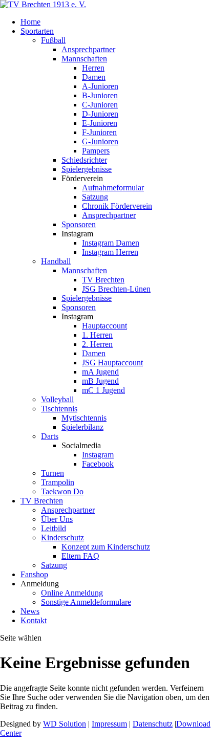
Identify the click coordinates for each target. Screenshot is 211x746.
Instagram (98, 454)
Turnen (52, 473)
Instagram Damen (110, 242)
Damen (94, 77)
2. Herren (97, 344)
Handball (56, 261)
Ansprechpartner (88, 49)
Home (30, 21)
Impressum (109, 723)
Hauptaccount (104, 325)
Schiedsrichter (84, 160)
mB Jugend (100, 381)
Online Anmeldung (72, 592)
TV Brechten (103, 279)
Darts (49, 436)
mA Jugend (100, 371)
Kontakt (33, 620)
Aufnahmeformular (113, 187)
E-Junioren (99, 123)
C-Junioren (100, 104)
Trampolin (57, 482)
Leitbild (53, 528)
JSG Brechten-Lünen (116, 288)
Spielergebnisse (86, 169)
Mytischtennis (84, 417)
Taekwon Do (62, 491)
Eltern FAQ (80, 556)
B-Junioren (100, 95)
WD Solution (64, 723)
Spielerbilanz (82, 427)
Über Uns (57, 519)
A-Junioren (100, 86)
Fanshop (34, 574)
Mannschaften (84, 58)
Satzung (95, 196)
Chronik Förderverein (117, 206)
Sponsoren (78, 224)
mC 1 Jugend (103, 390)
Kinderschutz (62, 537)
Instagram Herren (110, 252)
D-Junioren (100, 113)
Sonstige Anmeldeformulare (86, 602)
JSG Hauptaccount (112, 362)
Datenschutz (153, 723)
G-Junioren (100, 141)
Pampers (96, 150)
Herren (93, 67)
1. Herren (97, 335)
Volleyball (57, 399)
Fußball (53, 40)
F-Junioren (99, 132)
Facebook (98, 463)
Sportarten (37, 31)
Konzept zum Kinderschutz (105, 546)
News (29, 611)
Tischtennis (59, 408)
